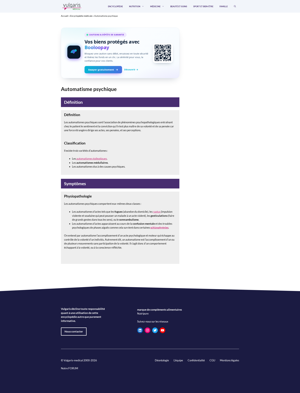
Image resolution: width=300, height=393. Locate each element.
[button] (235, 6)
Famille (224, 6)
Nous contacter (74, 331)
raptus (157, 211)
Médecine (155, 6)
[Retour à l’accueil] (72, 6)
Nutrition (134, 6)
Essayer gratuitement (101, 69)
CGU (212, 360)
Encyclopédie (115, 6)
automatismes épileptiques (91, 158)
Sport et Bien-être (203, 6)
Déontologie (162, 360)
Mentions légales (229, 360)
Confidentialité (196, 360)
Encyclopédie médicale (81, 16)
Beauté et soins (178, 6)
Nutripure (143, 313)
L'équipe (178, 360)
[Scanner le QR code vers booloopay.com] (163, 53)
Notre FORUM (69, 368)
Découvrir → (131, 69)
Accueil (64, 16)
